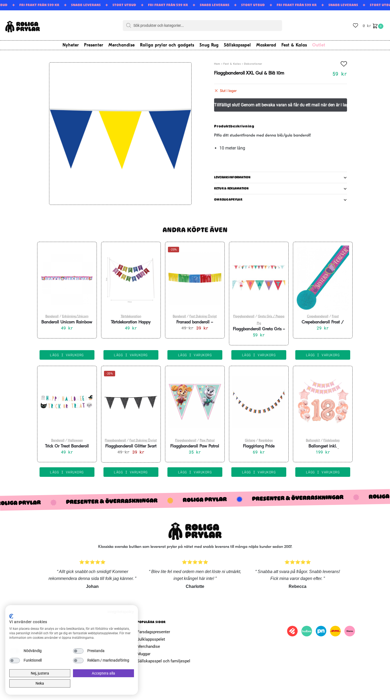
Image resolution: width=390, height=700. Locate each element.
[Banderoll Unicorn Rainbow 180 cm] (67, 278)
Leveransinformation (232, 177)
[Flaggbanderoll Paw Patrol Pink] (194, 402)
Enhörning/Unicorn (75, 316)
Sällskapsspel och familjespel (163, 661)
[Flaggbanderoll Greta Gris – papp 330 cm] (258, 278)
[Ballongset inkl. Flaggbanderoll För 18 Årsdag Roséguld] (322, 402)
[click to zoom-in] (120, 133)
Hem (217, 64)
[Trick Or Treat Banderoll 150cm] (67, 402)
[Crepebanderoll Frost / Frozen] (322, 278)
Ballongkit (313, 440)
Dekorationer (253, 64)
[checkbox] (14, 651)
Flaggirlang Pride (259, 446)
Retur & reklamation (231, 188)
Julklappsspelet (151, 639)
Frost (335, 316)
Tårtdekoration (131, 316)
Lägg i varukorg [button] (67, 355)
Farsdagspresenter (153, 631)
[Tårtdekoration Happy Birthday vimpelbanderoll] (131, 278)
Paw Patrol (207, 440)
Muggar (143, 653)
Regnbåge (266, 440)
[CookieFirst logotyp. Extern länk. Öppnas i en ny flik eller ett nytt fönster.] (11, 616)
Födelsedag (331, 440)
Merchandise (148, 646)
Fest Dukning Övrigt (203, 316)
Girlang (250, 440)
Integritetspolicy (120, 612)
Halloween (75, 440)
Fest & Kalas (232, 64)
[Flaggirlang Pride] (258, 402)
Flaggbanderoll (243, 316)
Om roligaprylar (228, 199)
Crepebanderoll (317, 316)
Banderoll (52, 316)
